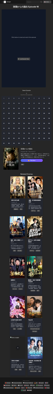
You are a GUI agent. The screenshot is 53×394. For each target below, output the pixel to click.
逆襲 (39, 371)
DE (35, 383)
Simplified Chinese (8, 387)
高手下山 (33, 210)
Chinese (7, 383)
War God (15, 289)
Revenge (35, 331)
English (41, 383)
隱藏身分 (16, 209)
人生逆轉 (20, 328)
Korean (20, 385)
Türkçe (47, 387)
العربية (23, 390)
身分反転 (20, 250)
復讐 (14, 250)
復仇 (21, 209)
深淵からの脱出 (27, 149)
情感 (20, 369)
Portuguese (39, 385)
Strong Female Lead (35, 328)
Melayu (26, 385)
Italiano (14, 385)
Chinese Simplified (16, 383)
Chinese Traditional (28, 383)
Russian (46, 385)
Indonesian (7, 385)
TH (23, 387)
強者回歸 (38, 250)
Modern (20, 289)
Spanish (17, 387)
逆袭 (16, 369)
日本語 (29, 390)
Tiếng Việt (29, 387)
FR (46, 383)
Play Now (31, 160)
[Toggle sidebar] (2, 2)
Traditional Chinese (38, 387)
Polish (32, 385)
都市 (22, 164)
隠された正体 (33, 371)
